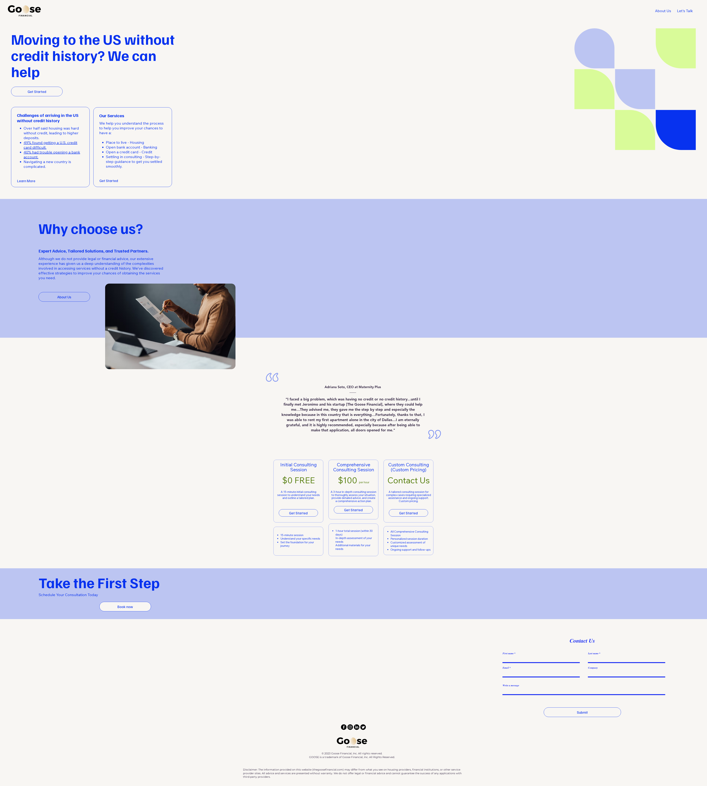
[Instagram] (350, 727)
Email (506, 668)
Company (593, 668)
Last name (593, 653)
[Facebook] (344, 727)
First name (508, 653)
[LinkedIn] (356, 727)
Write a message (511, 685)
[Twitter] (363, 727)
